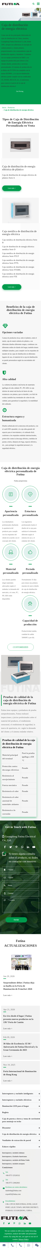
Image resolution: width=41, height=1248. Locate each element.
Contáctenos (7, 1167)
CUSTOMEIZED (20, 647)
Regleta (5, 1112)
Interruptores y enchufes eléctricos (16, 1100)
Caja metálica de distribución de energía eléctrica (19, 233)
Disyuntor (6, 1128)
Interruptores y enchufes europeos (13, 1164)
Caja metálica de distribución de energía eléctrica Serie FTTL (18, 261)
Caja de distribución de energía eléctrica (19, 110)
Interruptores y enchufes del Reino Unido (16, 1160)
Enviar (16, 920)
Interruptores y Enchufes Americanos (14, 1156)
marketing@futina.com (13, 1190)
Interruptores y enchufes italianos (13, 1153)
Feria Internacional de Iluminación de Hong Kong (19, 1073)
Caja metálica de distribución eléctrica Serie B (19, 241)
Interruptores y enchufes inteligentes (17, 1093)
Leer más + (12, 188)
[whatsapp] (29, 1245)
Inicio (4, 107)
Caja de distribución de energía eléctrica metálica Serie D (18, 248)
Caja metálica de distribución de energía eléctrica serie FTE (18, 275)
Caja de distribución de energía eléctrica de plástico (18, 168)
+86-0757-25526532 (12, 1175)
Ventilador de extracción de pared (16, 1140)
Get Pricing (19, 91)
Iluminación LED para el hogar (15, 1106)
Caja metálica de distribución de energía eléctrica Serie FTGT (18, 254)
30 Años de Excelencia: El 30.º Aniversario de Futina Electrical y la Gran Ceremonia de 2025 (20, 1046)
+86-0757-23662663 (12, 1183)
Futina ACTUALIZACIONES (20, 943)
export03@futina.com (13, 1194)
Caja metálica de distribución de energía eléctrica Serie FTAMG (18, 268)
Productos (11, 107)
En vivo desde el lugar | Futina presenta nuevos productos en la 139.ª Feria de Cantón (18, 1019)
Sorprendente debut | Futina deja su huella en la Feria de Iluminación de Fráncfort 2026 (18, 985)
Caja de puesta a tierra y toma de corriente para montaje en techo (20, 1120)
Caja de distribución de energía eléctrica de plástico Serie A (19, 176)
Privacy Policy (24, 1239)
